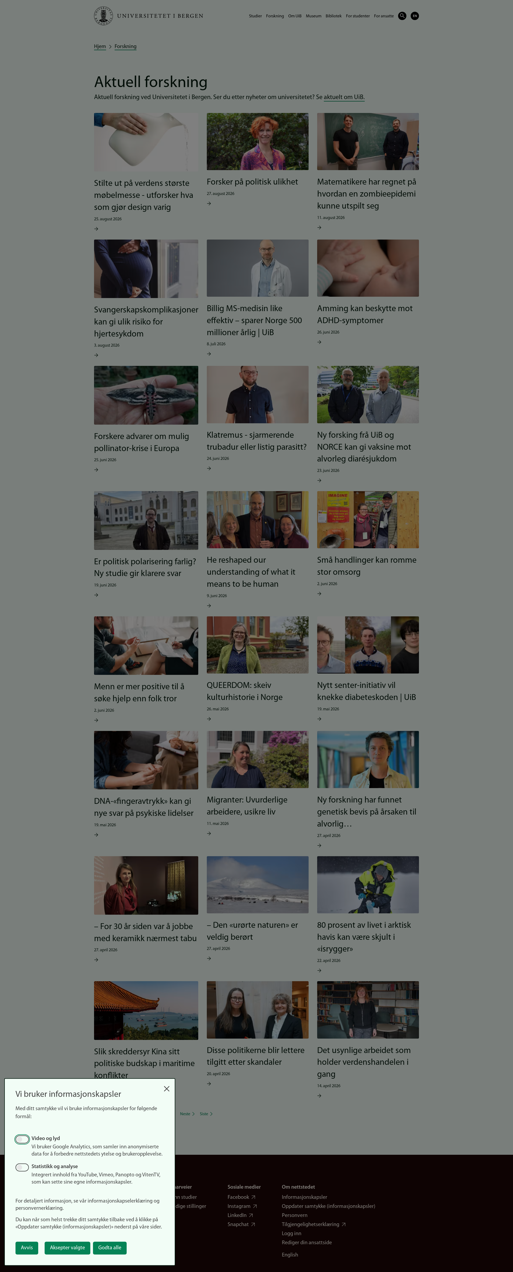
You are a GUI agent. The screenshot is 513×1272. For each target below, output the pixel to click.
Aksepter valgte (67, 1248)
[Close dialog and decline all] (167, 1086)
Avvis (27, 1248)
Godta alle (109, 1248)
